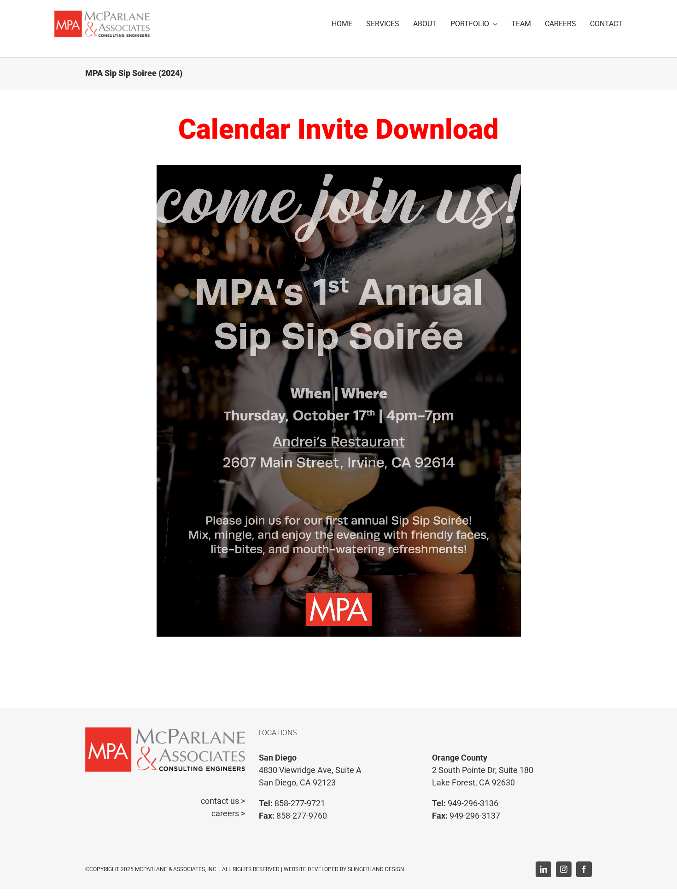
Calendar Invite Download (338, 129)
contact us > (223, 801)
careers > (228, 813)
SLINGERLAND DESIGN (376, 869)
